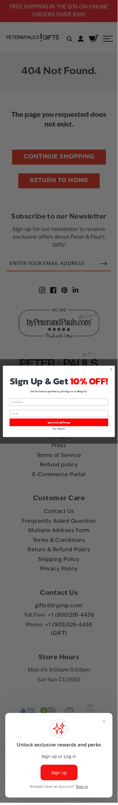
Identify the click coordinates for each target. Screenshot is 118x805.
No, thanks (58, 429)
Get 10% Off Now (58, 422)
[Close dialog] (111, 369)
